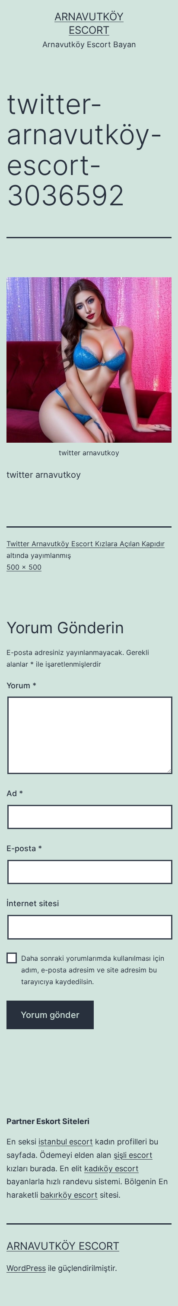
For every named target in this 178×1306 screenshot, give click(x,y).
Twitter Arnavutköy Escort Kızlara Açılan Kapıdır (85, 543)
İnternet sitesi (32, 903)
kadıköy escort (111, 1168)
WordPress (26, 1268)
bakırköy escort (69, 1194)
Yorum (21, 685)
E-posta (24, 848)
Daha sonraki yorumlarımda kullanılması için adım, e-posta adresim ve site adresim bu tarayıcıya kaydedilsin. (92, 970)
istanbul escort (65, 1141)
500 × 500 (23, 567)
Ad (14, 793)
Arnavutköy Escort (62, 1246)
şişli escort (133, 1155)
